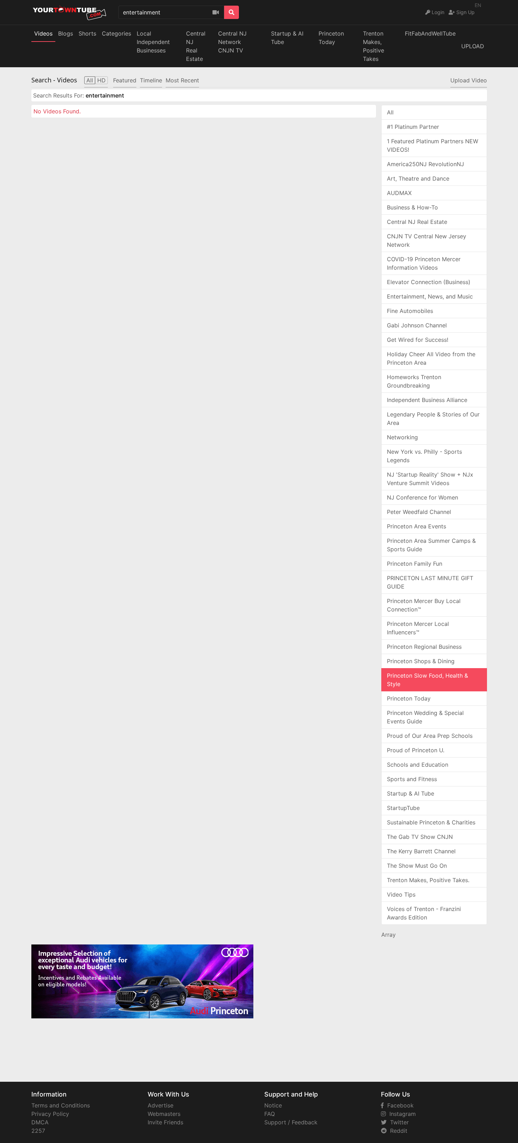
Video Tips (401, 894)
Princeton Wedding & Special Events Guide (425, 717)
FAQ (269, 1113)
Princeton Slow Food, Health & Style (427, 679)
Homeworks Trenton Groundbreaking (414, 381)
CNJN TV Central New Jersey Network (426, 240)
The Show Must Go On (417, 865)
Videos (43, 33)
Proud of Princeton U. (415, 750)
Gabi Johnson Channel (417, 325)
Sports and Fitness (412, 779)
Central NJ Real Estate (417, 221)
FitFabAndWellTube (430, 33)
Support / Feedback (290, 1122)
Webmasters (164, 1113)
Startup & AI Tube (287, 37)
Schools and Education (417, 764)
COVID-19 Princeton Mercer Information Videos (424, 263)
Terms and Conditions (60, 1105)
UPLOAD (472, 46)
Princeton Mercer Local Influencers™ (418, 628)
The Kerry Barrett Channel (421, 851)
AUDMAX (399, 192)
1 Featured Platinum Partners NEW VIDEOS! (432, 145)
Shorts (87, 33)
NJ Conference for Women (422, 497)
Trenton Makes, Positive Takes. (428, 880)
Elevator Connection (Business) (428, 281)
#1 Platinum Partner (413, 126)
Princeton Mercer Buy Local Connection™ (424, 605)
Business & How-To (412, 207)
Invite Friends (165, 1122)
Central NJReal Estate (195, 46)
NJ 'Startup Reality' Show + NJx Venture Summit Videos (430, 478)
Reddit (397, 1130)
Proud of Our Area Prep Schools (430, 735)
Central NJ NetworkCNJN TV (232, 42)
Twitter (398, 1122)
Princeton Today (331, 37)
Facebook (399, 1105)
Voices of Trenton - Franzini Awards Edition (424, 913)
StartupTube (403, 807)
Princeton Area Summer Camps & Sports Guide (431, 545)
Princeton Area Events (416, 526)
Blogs (65, 33)
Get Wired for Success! (417, 339)
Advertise (160, 1105)
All (390, 112)
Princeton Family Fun (414, 563)
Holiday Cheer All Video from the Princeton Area (431, 358)
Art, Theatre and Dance (418, 178)
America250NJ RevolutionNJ (425, 164)
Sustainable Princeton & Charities (431, 822)
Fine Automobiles (410, 310)
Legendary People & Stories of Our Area (433, 418)
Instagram (401, 1113)
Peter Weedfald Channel (419, 511)
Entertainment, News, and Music (430, 296)
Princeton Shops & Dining (421, 661)
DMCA (40, 1122)
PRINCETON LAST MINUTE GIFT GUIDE (430, 582)
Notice (273, 1105)
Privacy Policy (50, 1113)
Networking (402, 437)
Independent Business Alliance (427, 399)
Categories (116, 33)
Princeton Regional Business (424, 646)
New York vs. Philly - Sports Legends (424, 456)
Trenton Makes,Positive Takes (373, 46)
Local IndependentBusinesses (153, 42)
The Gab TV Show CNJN (420, 836)
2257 (38, 1130)
